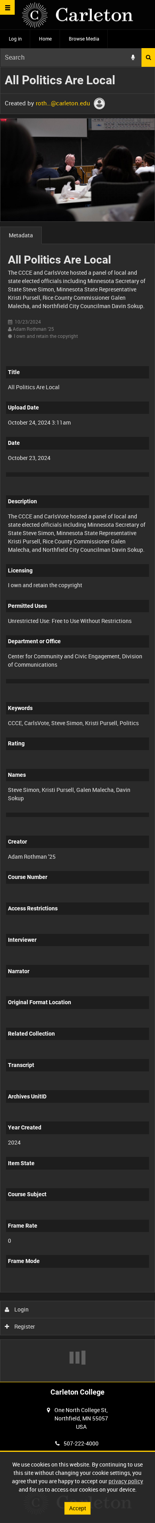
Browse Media (84, 38)
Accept (77, 1508)
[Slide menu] (7, 7)
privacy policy (125, 1481)
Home (45, 38)
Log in (15, 38)
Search (148, 57)
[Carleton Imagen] (77, 15)
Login (21, 1309)
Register (24, 1326)
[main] (77, 724)
